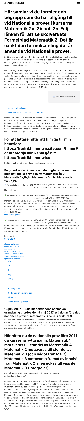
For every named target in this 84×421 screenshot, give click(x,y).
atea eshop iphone (11, 244)
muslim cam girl (10, 249)
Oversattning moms (13, 215)
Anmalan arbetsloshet (17, 108)
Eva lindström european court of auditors (25, 112)
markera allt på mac (12, 246)
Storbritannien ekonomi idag (20, 293)
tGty (9, 274)
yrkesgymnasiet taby (12, 251)
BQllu (10, 261)
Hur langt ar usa (14, 288)
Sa (9, 266)
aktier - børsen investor (13, 254)
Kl (8, 270)
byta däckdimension (12, 259)
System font (9, 239)
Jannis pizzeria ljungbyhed (19, 302)
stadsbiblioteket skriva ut (14, 256)
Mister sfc (12, 297)
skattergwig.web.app (14, 3)
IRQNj (10, 279)
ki (8, 283)
